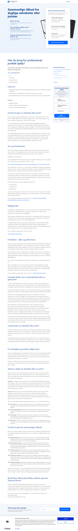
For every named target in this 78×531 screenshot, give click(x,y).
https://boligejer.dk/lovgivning (15, 234)
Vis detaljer (17, 528)
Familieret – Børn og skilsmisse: (60, 75)
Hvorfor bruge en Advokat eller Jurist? (62, 69)
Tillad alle (65, 518)
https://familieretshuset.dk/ (39, 273)
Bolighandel (56, 73)
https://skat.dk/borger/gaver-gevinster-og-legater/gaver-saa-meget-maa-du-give (30, 164)
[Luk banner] (76, 517)
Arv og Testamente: (58, 71)
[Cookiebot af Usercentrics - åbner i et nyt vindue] (7, 529)
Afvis (66, 522)
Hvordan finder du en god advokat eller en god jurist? (61, 78)
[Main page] (13, 2)
